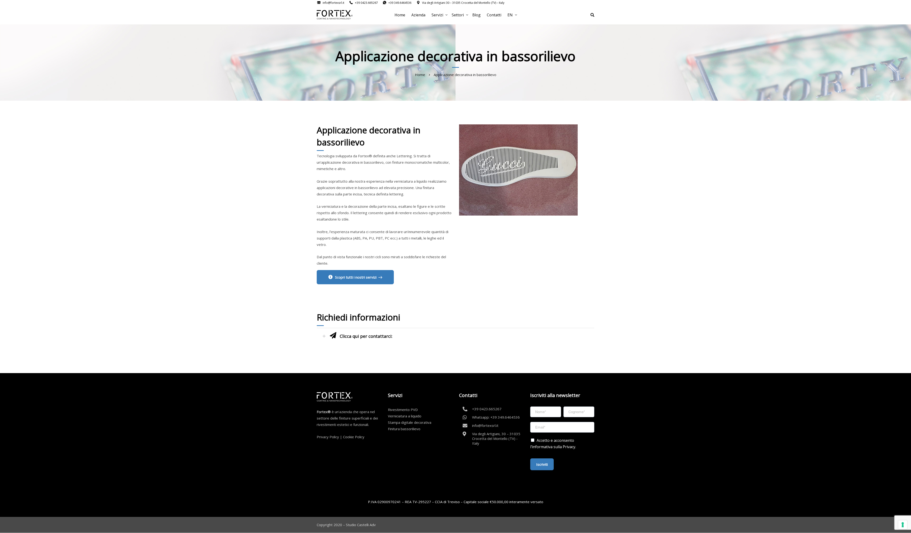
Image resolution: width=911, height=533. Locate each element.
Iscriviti (542, 464)
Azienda (418, 15)
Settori (458, 15)
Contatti (494, 15)
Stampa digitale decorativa (409, 422)
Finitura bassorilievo (404, 428)
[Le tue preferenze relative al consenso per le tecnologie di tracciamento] (902, 524)
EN (510, 15)
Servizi (437, 15)
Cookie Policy (353, 436)
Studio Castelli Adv (361, 524)
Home (400, 15)
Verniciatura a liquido (404, 416)
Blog (476, 15)
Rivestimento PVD (403, 409)
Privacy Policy (328, 436)
